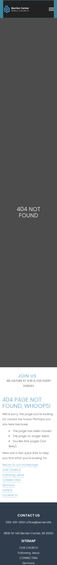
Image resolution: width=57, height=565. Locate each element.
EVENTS (7, 490)
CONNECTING (11, 480)
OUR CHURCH (11, 470)
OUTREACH (9, 495)
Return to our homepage (20, 465)
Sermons (8, 485)
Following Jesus (13, 475)
